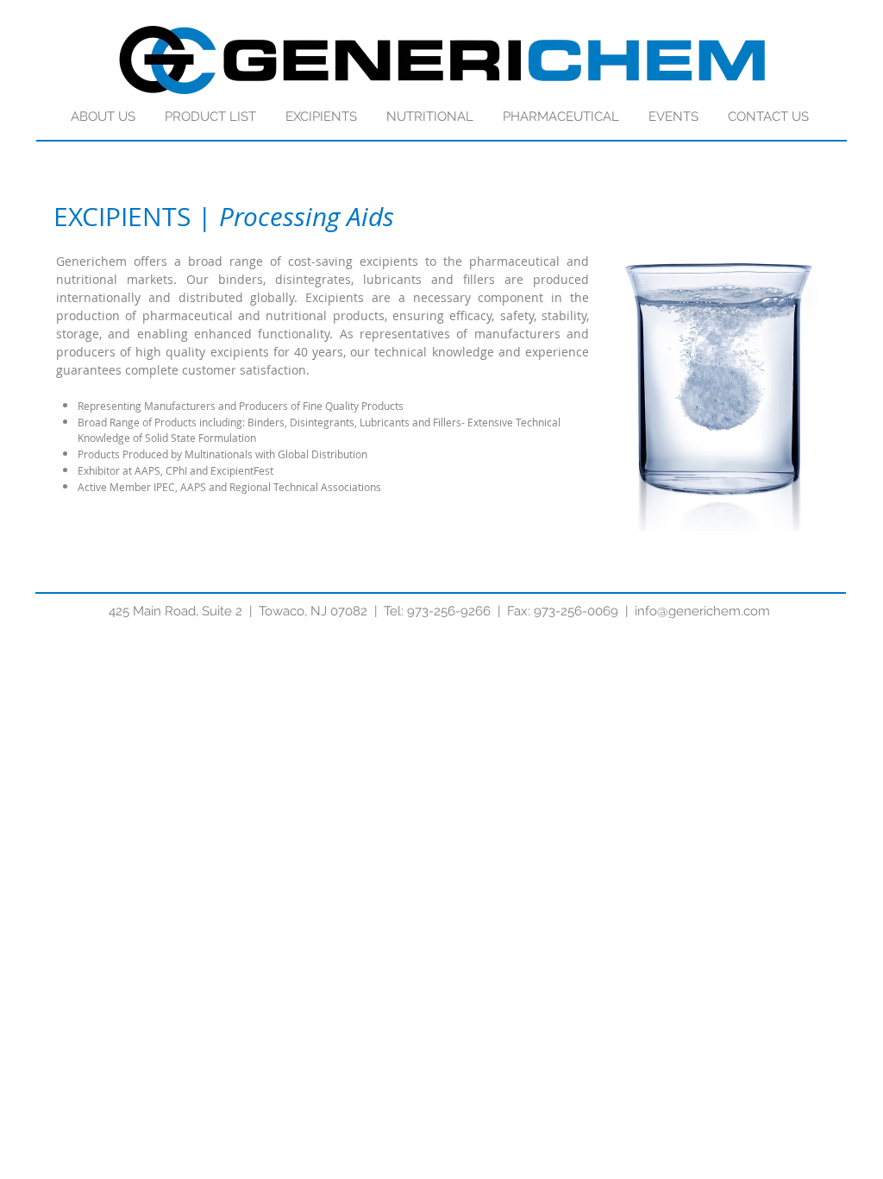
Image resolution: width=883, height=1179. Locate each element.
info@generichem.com (702, 611)
